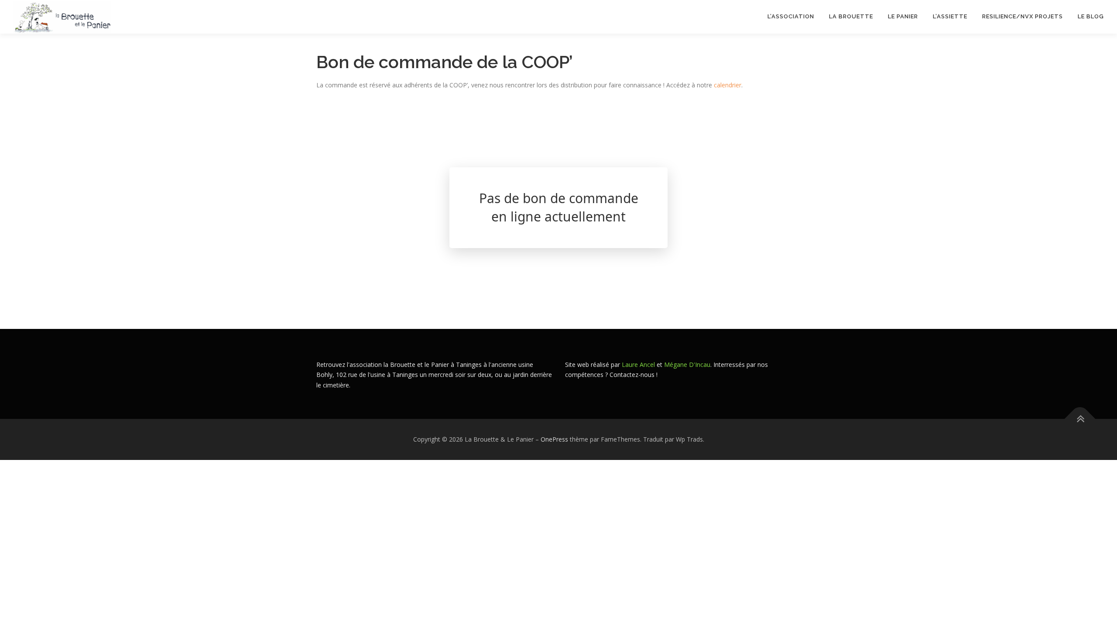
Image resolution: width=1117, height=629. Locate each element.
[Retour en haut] (1080, 419)
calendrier (727, 85)
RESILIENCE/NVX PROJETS (1022, 16)
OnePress (554, 439)
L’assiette (950, 16)
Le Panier (903, 16)
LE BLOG (1091, 16)
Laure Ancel (638, 364)
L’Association (791, 16)
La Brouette (851, 16)
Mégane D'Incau (687, 364)
